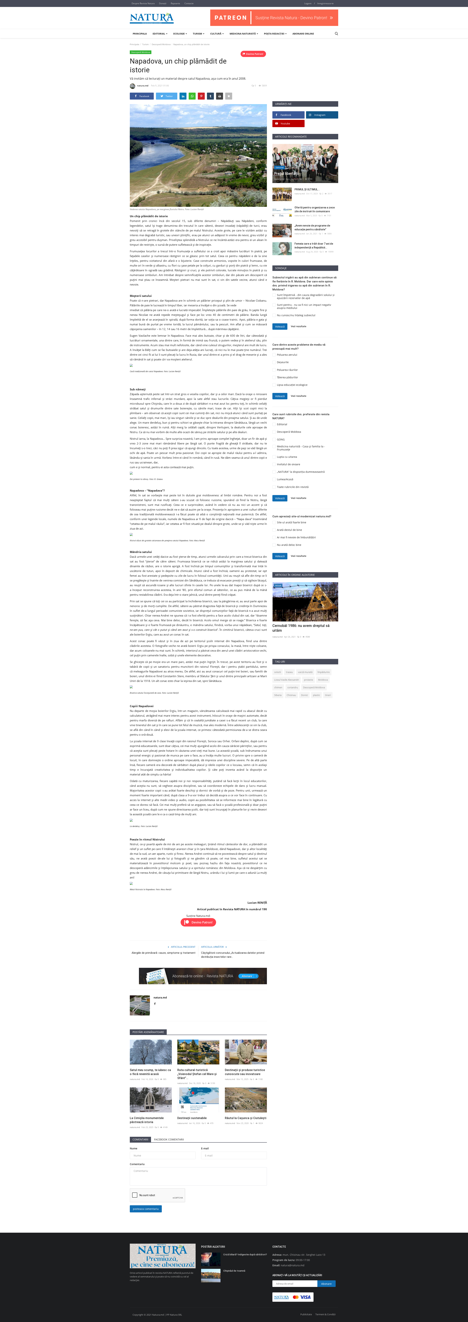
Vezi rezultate (298, 326)
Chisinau (291, 695)
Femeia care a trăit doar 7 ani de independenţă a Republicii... (314, 245)
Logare (308, 3)
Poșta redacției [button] (274, 33)
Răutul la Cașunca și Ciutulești (245, 1118)
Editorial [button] (159, 33)
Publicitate (306, 1314)
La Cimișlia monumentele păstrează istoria (147, 1120)
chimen (278, 687)
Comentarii (140, 1139)
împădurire (324, 672)
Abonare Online (303, 33)
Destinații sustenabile (192, 1118)
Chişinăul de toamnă (234, 1270)
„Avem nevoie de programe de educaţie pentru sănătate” (312, 227)
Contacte (189, 3)
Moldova (323, 679)
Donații (162, 3)
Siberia (278, 695)
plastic (316, 695)
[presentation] (324, 588)
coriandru (292, 687)
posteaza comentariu (146, 1209)
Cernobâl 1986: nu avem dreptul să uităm (301, 628)
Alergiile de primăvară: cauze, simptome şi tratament (163, 952)
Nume (133, 1148)
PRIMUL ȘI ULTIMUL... (307, 189)
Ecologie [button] (179, 33)
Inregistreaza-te (325, 3)
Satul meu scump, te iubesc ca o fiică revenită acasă (150, 1072)
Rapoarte (175, 3)
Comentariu (137, 1164)
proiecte (308, 679)
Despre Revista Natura (143, 3)
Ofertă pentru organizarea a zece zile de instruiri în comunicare (315, 209)
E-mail (205, 1148)
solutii (277, 672)
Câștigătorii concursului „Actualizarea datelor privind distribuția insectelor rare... (232, 954)
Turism (145, 44)
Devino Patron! (254, 54)
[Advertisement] (305, 75)
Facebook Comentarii (169, 1139)
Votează (280, 326)
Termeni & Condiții (325, 1314)
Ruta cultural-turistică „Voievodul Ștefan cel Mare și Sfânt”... (197, 1074)
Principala (140, 33)
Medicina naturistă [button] (243, 33)
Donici (304, 695)
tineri (328, 695)
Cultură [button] (216, 33)
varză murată (305, 672)
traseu (289, 672)
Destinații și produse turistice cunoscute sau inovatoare (245, 1072)
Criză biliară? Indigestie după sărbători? (245, 1254)
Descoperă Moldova (161, 44)
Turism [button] (198, 33)
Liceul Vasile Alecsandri (286, 679)
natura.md (142, 85)
